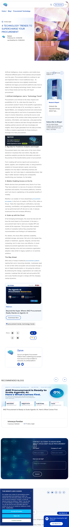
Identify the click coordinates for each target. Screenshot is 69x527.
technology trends (28, 324)
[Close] (31, 491)
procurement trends (14, 324)
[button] (53, 73)
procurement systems (32, 260)
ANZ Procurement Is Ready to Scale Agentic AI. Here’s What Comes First (30, 410)
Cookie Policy (9, 507)
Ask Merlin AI (56, 523)
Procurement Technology (21, 11)
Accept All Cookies (16, 511)
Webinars (9, 307)
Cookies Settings (17, 520)
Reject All (16, 516)
